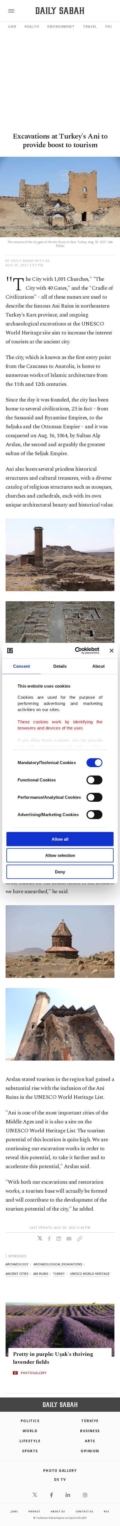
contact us (84, 1511)
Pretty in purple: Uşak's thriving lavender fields (53, 1358)
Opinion (90, 1451)
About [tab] (98, 666)
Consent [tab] (21, 666)
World (30, 1430)
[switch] (94, 779)
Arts (90, 1441)
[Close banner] (112, 651)
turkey (59, 1273)
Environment (61, 26)
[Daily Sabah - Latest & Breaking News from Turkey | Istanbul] (59, 10)
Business (90, 1430)
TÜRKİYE (90, 1420)
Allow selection (60, 855)
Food (110, 26)
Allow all (60, 838)
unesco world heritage (90, 1273)
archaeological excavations (57, 1264)
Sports (30, 1451)
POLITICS (30, 1420)
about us (58, 1511)
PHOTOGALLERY (34, 1373)
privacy (34, 1511)
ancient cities (17, 1273)
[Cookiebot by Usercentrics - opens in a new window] (75, 650)
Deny (60, 871)
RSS (106, 1511)
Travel (90, 26)
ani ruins (40, 1273)
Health (32, 26)
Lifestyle (30, 1441)
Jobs (14, 1511)
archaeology (17, 1264)
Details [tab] (60, 666)
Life (12, 26)
